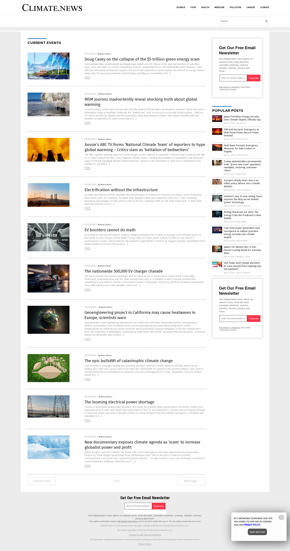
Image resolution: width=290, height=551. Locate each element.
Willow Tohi (241, 174)
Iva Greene (241, 123)
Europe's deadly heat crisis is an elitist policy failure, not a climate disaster (242, 183)
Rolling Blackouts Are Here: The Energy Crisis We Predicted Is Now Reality (242, 215)
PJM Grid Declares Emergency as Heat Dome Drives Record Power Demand (241, 132)
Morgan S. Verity (243, 257)
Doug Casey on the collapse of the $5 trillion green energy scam (142, 59)
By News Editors (104, 54)
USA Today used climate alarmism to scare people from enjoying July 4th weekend (242, 265)
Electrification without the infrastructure (121, 190)
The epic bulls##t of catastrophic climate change (129, 360)
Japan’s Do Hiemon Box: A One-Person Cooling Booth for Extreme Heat (242, 250)
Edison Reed (241, 139)
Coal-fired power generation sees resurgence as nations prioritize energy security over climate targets (242, 233)
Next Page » (191, 481)
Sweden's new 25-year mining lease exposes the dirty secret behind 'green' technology (243, 199)
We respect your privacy (128, 521)
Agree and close (257, 532)
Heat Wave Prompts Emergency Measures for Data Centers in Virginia (241, 148)
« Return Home (41, 481)
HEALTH (205, 7)
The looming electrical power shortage (119, 402)
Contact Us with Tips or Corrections (145, 535)
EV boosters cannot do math (110, 230)
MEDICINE (219, 7)
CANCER (250, 7)
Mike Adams (242, 222)
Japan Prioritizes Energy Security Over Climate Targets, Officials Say (242, 118)
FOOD (193, 7)
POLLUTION (235, 7)
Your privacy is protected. (229, 87)
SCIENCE (180, 7)
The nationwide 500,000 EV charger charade (124, 271)
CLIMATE (264, 7)
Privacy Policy (145, 544)
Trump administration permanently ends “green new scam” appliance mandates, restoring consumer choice (242, 166)
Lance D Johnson (244, 190)
